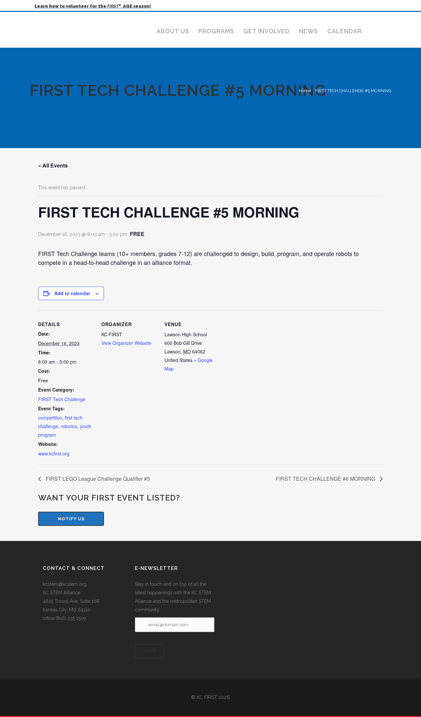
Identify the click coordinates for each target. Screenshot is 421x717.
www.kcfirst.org (53, 453)
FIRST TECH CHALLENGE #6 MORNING (326, 478)
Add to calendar (72, 293)
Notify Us (71, 518)
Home (305, 90)
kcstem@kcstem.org (65, 584)
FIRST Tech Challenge (62, 399)
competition (50, 417)
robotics (69, 426)
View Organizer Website (126, 343)
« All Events (53, 165)
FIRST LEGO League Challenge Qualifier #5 (97, 478)
